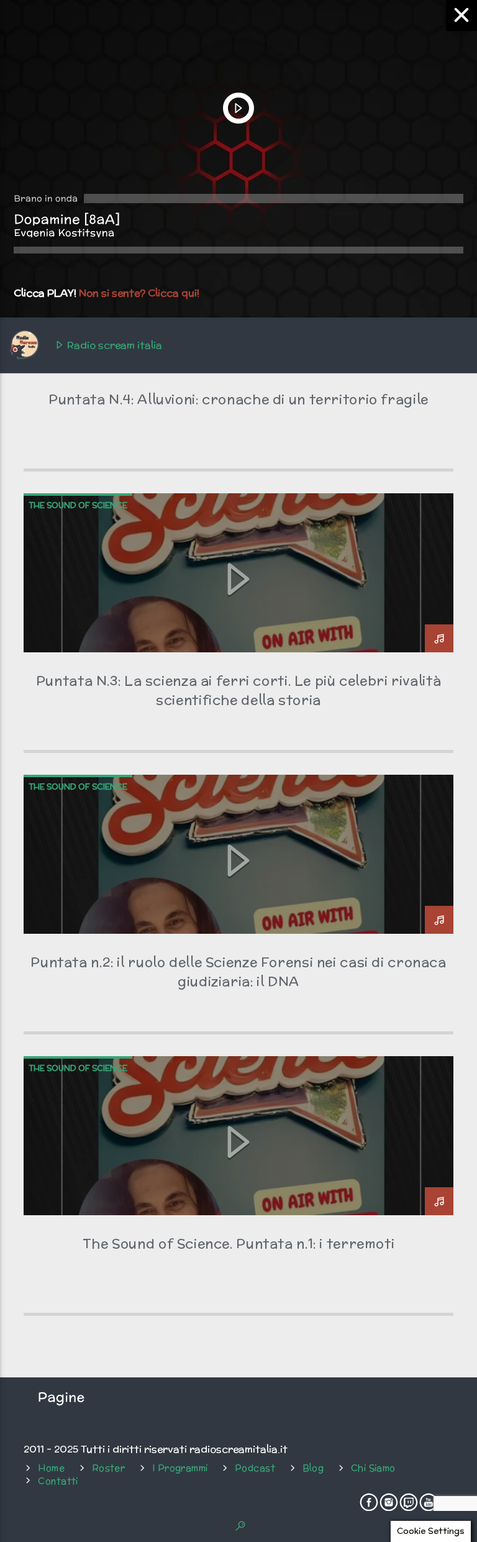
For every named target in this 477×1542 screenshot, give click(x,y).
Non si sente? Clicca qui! (139, 293)
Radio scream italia (113, 345)
